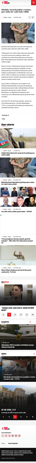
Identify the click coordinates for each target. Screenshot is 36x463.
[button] (27, 321)
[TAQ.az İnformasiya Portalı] (8, 2)
